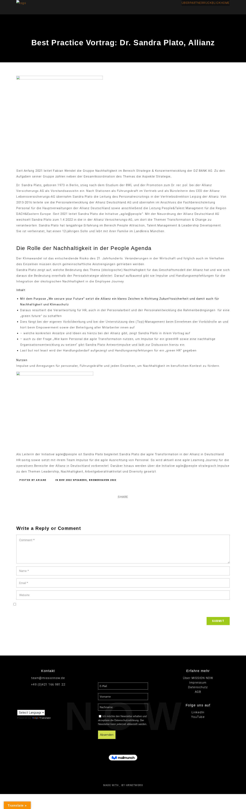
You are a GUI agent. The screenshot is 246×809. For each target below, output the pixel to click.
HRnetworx (134, 785)
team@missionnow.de (48, 678)
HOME (225, 3)
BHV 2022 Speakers (73, 480)
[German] (26, 706)
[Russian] (34, 706)
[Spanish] (38, 706)
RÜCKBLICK (212, 3)
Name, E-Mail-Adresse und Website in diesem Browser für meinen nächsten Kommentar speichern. (123, 611)
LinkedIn (198, 712)
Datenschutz (198, 687)
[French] (23, 706)
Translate (45, 718)
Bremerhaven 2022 (102, 480)
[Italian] (30, 706)
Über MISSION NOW (198, 678)
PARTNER (197, 3)
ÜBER (186, 3)
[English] (19, 706)
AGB (198, 692)
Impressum (198, 682)
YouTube (198, 717)
